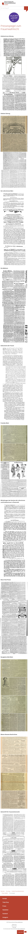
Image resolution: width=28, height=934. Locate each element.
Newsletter (5, 910)
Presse (4, 906)
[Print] (25, 932)
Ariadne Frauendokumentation (18, 891)
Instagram (5, 917)
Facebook (5, 913)
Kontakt (5, 898)
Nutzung (14, 927)
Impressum (14, 924)
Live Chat (20, 932)
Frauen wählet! (5, 893)
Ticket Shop (6, 902)
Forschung (8, 891)
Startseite (3, 891)
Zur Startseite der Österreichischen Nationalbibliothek (14, 928)
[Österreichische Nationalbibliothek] (8, 3)
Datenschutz (14, 925)
